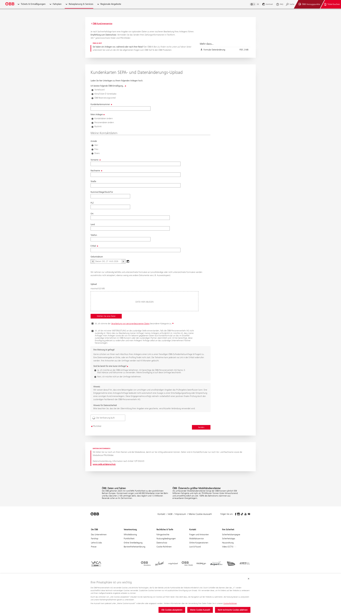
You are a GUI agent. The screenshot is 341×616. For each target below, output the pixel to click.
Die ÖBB (94, 529)
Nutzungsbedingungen (166, 538)
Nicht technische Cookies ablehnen (233, 610)
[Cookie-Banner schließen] (248, 579)
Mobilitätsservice (196, 538)
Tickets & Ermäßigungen (33, 4)
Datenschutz (162, 542)
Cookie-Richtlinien (230, 603)
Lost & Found (195, 546)
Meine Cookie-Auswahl (200, 610)
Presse (93, 546)
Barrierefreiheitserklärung (134, 546)
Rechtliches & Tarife (165, 529)
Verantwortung (130, 529)
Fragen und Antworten (199, 534)
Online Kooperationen (198, 542)
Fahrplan (57, 4)
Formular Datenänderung (226, 49)
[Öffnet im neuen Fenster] (235, 514)
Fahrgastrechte (163, 534)
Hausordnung (228, 542)
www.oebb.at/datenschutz (104, 464)
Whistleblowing (130, 534)
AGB (170, 514)
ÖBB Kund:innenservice (102, 23)
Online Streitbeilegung (133, 542)
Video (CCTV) (228, 546)
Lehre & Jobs (96, 542)
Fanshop (94, 538)
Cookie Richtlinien (164, 546)
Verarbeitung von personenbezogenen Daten (130, 323)
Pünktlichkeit (129, 538)
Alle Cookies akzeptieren (171, 610)
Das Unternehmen (99, 534)
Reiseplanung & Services (81, 4)
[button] (18, 4)
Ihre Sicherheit (228, 529)
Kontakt (161, 514)
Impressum (180, 514)
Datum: (98, 261)
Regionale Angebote (110, 4)
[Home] (10, 4)
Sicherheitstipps (228, 538)
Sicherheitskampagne (231, 534)
